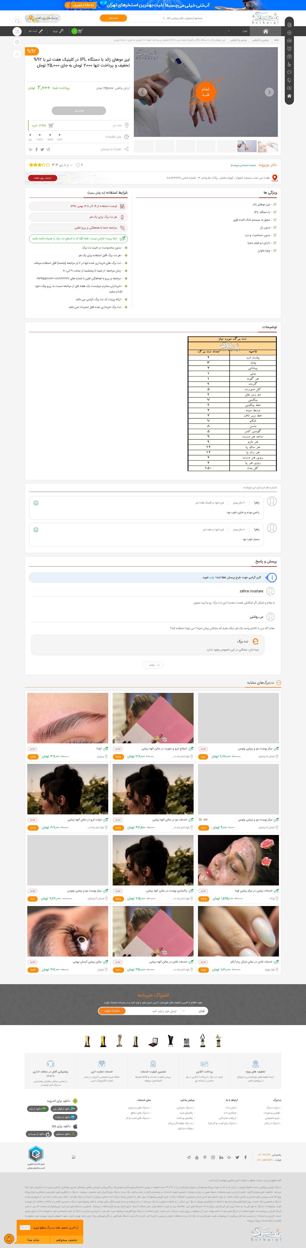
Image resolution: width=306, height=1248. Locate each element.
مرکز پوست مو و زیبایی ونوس (255, 749)
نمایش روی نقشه (42, 178)
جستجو (113, 18)
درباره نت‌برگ (273, 1108)
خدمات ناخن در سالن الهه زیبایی (168, 962)
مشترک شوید (112, 1010)
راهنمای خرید (186, 1113)
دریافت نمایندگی (227, 1118)
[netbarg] (266, 1233)
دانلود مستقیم (63, 1134)
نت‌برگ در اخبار (272, 1123)
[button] (142, 92)
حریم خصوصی (272, 1118)
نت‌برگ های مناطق (140, 1113)
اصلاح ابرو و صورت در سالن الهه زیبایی (164, 749)
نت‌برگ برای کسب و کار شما (222, 1123)
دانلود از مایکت (62, 1117)
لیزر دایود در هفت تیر (213, 529)
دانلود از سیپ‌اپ (36, 1134)
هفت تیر (117, 125)
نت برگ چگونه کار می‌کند (180, 1123)
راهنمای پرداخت (185, 1118)
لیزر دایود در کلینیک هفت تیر (210, 503)
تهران (244, 31)
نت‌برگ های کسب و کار (137, 1118)
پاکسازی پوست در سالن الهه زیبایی (166, 891)
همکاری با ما (230, 1113)
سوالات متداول (185, 1128)
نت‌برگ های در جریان (138, 1108)
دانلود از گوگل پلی (61, 1109)
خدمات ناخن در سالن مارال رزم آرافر (251, 962)
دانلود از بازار (35, 1109)
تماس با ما (231, 1108)
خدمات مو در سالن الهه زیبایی (169, 820)
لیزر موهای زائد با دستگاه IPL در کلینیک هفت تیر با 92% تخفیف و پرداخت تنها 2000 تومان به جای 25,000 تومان (82, 63)
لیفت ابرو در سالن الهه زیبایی (85, 820)
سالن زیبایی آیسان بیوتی (87, 962)
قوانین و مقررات (272, 1113)
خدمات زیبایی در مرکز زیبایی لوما (253, 891)
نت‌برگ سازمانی (185, 1108)
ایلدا (99, 749)
